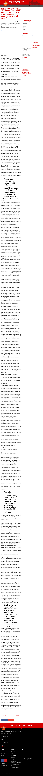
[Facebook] (2, 760)
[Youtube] (5, 760)
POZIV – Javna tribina (26, 47)
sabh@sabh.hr (3, 746)
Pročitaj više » (24, 57)
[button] (39, 6)
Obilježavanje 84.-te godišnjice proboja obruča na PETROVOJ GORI (36, 44)
